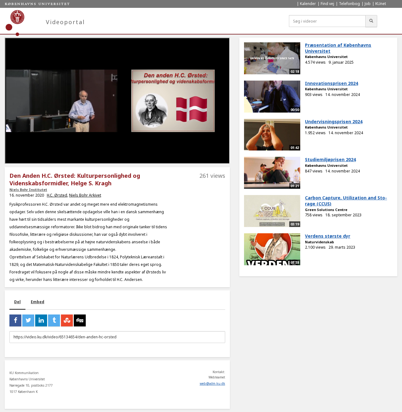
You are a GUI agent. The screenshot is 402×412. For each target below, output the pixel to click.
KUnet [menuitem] (380, 3)
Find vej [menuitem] (327, 3)
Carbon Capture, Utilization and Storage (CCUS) (346, 201)
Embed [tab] (37, 301)
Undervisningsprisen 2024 (333, 121)
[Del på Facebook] (15, 320)
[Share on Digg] (80, 320)
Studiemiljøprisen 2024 (330, 159)
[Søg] (371, 21)
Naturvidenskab (319, 242)
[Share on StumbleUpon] (67, 320)
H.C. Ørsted (57, 195)
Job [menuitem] (368, 3)
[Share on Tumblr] (54, 320)
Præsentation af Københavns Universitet (338, 48)
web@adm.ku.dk (212, 383)
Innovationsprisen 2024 (331, 83)
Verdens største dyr (327, 236)
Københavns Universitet (326, 56)
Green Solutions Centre (326, 209)
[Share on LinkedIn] (41, 320)
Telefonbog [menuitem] (349, 3)
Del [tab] (17, 301)
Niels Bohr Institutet (28, 189)
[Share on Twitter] (28, 320)
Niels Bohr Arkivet (85, 195)
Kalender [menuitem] (308, 3)
